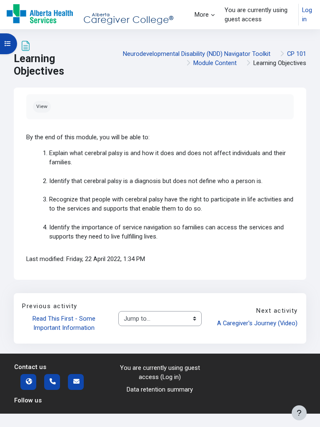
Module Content (215, 63)
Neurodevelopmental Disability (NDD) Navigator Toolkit (196, 54)
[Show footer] (299, 412)
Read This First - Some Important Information (64, 323)
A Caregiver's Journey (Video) (257, 323)
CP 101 (296, 54)
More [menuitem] (202, 14)
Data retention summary (160, 389)
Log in (307, 14)
